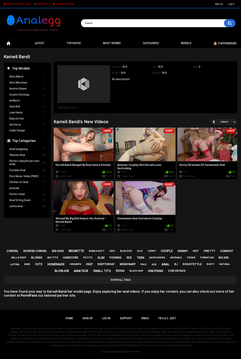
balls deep (18, 257)
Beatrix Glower (27, 88)
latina (14, 264)
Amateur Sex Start (65, 4)
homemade (56, 264)
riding (120, 270)
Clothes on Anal (27, 182)
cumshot (226, 251)
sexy (112, 251)
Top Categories (24, 141)
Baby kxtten (27, 118)
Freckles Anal (27, 170)
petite (87, 257)
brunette (76, 251)
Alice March (27, 76)
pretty (209, 251)
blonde (36, 257)
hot (196, 251)
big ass (224, 257)
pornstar (207, 257)
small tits (102, 271)
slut (140, 251)
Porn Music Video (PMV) (27, 176)
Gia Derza (27, 124)
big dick (58, 251)
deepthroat (106, 264)
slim (100, 257)
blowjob (62, 271)
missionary (128, 264)
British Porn (43, 4)
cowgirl (12, 251)
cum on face (176, 270)
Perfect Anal (27, 194)
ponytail (27, 188)
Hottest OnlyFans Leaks (18, 4)
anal (165, 264)
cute (39, 264)
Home (8, 43)
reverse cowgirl (35, 251)
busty (210, 264)
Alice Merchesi (27, 82)
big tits (52, 257)
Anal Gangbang (27, 149)
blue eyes (126, 251)
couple (167, 251)
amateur (81, 271)
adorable (176, 257)
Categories (151, 43)
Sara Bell (27, 106)
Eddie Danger (27, 130)
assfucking (157, 257)
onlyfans (155, 271)
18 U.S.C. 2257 (167, 318)
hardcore (70, 257)
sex (129, 257)
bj (176, 264)
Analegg (116, 351)
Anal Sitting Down (27, 200)
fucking (115, 257)
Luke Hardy (27, 112)
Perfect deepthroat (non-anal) (27, 162)
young (191, 257)
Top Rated (73, 43)
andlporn (27, 100)
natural (224, 264)
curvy (152, 251)
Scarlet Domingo (27, 94)
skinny (183, 251)
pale (143, 264)
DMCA (145, 318)
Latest (39, 43)
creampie (75, 264)
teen (140, 257)
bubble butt (96, 251)
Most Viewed (112, 43)
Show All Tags (121, 279)
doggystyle (192, 264)
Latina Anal (27, 206)
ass (154, 264)
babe (27, 264)
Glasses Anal (27, 154)
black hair (136, 270)
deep (89, 264)
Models (186, 43)
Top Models (21, 68)
